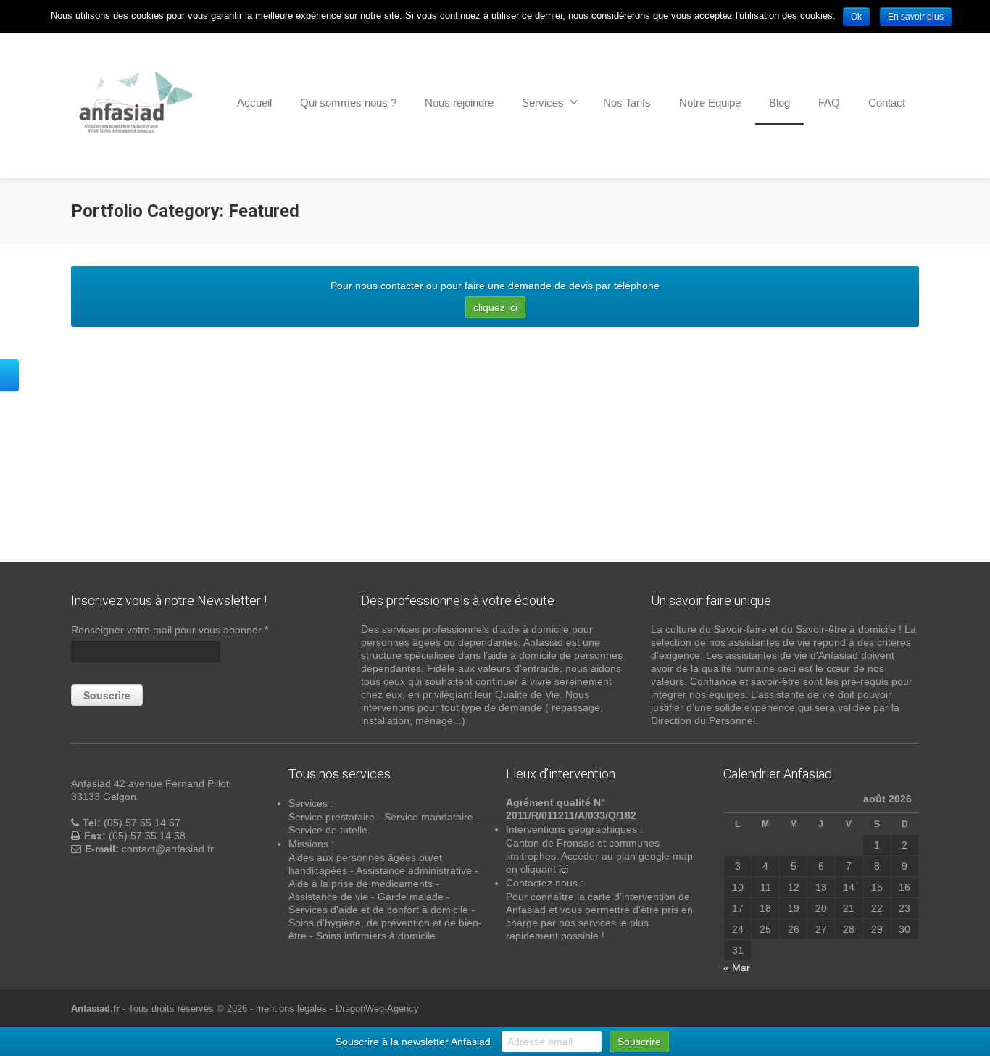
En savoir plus (916, 17)
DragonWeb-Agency (377, 1008)
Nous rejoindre (459, 102)
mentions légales (291, 1008)
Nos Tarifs (627, 102)
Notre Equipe (710, 102)
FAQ (829, 102)
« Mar (736, 967)
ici (563, 869)
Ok (856, 17)
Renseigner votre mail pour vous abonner (169, 630)
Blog (779, 102)
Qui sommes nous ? (348, 102)
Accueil (254, 102)
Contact (886, 102)
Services (543, 102)
